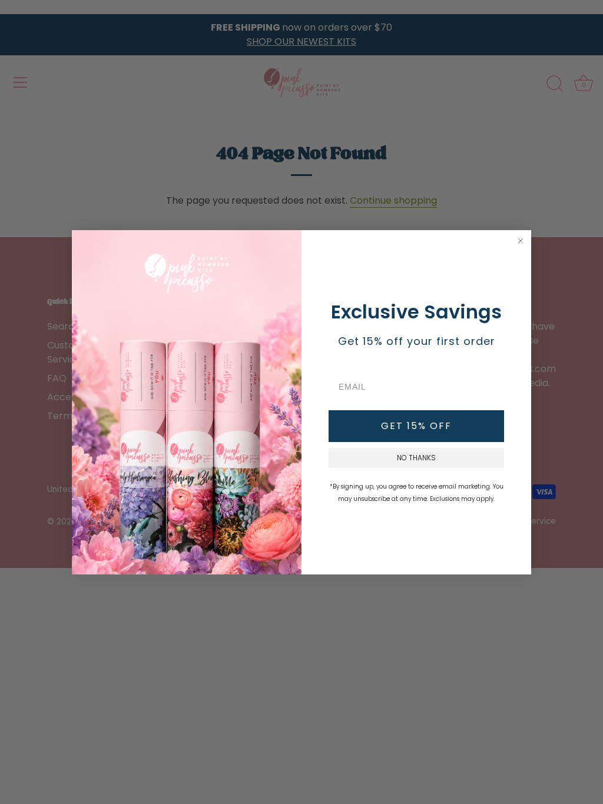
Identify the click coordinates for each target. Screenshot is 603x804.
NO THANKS (416, 458)
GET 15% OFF (416, 426)
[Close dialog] (520, 241)
